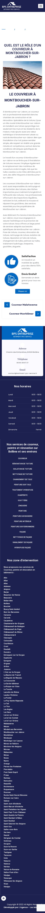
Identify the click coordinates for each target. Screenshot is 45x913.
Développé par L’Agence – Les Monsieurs (24, 907)
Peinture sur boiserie (22, 516)
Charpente (22, 495)
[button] (40, 6)
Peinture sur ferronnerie (22, 527)
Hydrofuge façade (22, 548)
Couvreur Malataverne (24, 304)
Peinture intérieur (22, 521)
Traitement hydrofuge (22, 490)
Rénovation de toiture (22, 464)
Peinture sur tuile (22, 485)
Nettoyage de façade (22, 537)
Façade (23, 532)
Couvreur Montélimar (21, 313)
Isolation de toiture (22, 469)
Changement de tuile (22, 479)
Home (10, 29)
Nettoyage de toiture (23, 474)
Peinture (22, 511)
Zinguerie (22, 506)
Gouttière (22, 500)
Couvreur (22, 458)
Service (19, 29)
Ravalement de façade (22, 542)
